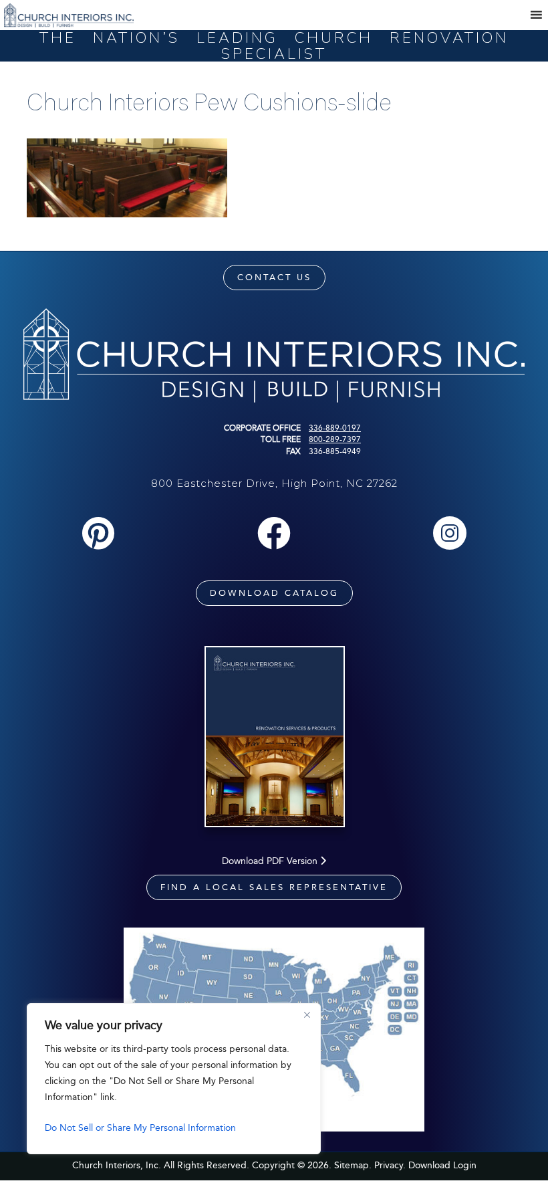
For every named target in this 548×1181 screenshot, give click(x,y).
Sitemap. (353, 1165)
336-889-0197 (335, 428)
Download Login (442, 1165)
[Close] (307, 1014)
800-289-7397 (335, 439)
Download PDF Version (271, 861)
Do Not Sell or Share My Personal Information (140, 1128)
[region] (174, 1078)
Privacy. (390, 1165)
